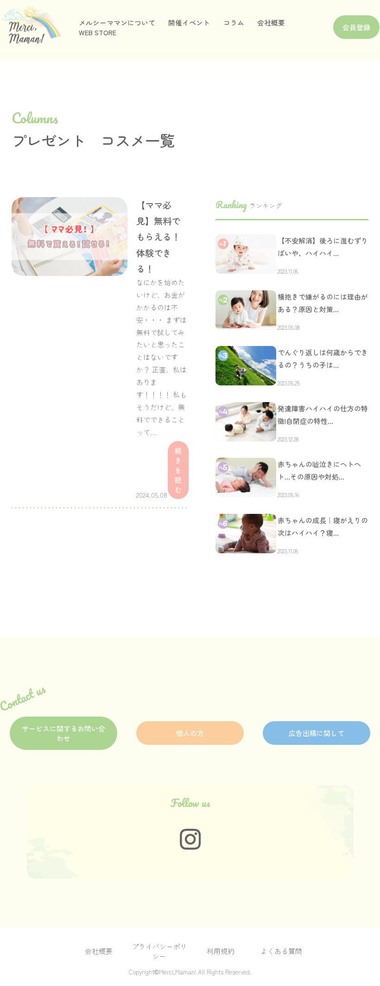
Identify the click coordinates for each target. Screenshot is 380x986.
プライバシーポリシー (159, 951)
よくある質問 (281, 951)
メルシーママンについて (117, 22)
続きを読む (178, 470)
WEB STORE (97, 32)
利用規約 (220, 951)
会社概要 (271, 22)
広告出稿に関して (316, 733)
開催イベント (189, 22)
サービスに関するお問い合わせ (63, 733)
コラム (233, 22)
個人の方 (190, 733)
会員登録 (356, 27)
